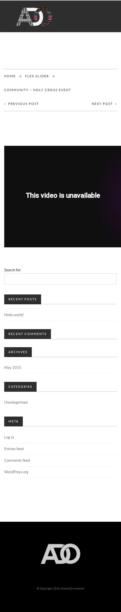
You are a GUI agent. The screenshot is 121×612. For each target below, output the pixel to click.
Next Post (102, 103)
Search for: (12, 270)
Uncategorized (16, 402)
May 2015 (12, 368)
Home (10, 76)
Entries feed (14, 449)
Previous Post (23, 103)
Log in (9, 437)
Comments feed (17, 461)
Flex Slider (37, 76)
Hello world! (14, 315)
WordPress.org (16, 472)
